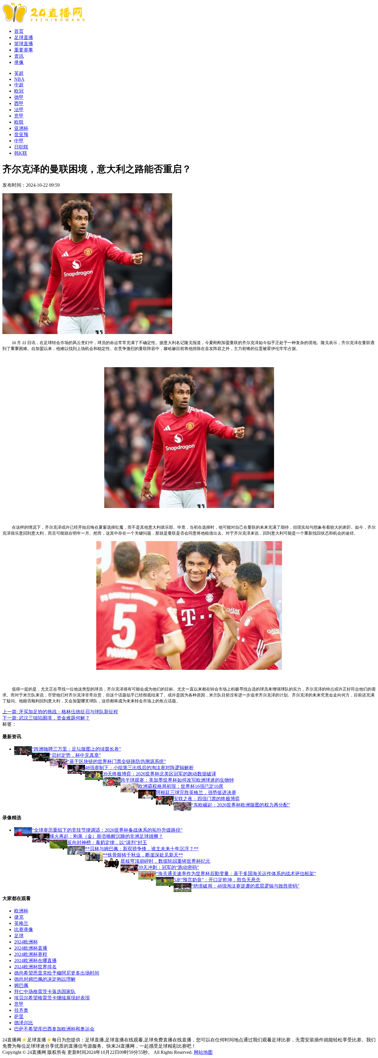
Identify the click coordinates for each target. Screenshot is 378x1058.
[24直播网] (43, 20)
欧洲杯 (21, 910)
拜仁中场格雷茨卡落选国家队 (45, 991)
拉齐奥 (21, 1010)
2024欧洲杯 (26, 941)
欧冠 (19, 90)
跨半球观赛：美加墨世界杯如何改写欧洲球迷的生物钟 (177, 780)
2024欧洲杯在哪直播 (35, 960)
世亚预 (21, 134)
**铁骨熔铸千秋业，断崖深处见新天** (143, 854)
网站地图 (203, 1052)
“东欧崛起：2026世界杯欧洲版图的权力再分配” (240, 804)
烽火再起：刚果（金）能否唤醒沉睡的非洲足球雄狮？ (106, 836)
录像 (19, 62)
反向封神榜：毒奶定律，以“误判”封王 (107, 842)
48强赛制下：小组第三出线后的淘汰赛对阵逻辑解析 (139, 767)
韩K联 (20, 153)
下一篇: (46, 717)
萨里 (19, 1016)
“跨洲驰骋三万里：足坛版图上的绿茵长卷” (76, 748)
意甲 (19, 115)
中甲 (19, 140)
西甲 (19, 103)
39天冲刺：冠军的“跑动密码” (168, 867)
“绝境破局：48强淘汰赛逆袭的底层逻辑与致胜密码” (245, 885)
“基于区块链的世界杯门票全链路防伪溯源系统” (116, 761)
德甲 (19, 97)
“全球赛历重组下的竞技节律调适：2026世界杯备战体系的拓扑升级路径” (107, 830)
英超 (19, 73)
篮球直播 (23, 43)
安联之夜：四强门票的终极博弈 (207, 798)
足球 (19, 935)
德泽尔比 (23, 1022)
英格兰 (21, 923)
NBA (19, 79)
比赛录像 (23, 929)
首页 (19, 31)
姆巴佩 (21, 985)
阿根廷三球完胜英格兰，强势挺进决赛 (196, 792)
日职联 (21, 146)
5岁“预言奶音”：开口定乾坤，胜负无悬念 (217, 879)
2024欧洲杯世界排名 (35, 966)
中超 (19, 84)
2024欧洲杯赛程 (30, 954)
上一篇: (60, 711)
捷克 (19, 917)
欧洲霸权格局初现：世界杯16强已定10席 (180, 786)
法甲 (19, 109)
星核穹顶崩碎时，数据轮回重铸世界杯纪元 (165, 861)
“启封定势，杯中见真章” (75, 755)
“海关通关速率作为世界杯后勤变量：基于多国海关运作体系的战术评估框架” (236, 873)
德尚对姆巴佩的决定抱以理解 (45, 979)
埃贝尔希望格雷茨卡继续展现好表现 (52, 997)
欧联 (19, 122)
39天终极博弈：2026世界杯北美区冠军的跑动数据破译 (159, 773)
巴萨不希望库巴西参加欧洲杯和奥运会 (54, 1028)
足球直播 (23, 37)
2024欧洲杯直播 (30, 948)
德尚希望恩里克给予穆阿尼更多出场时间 (56, 972)
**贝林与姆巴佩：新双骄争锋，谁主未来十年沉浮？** (141, 848)
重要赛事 (23, 49)
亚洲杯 (21, 128)
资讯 (19, 56)
